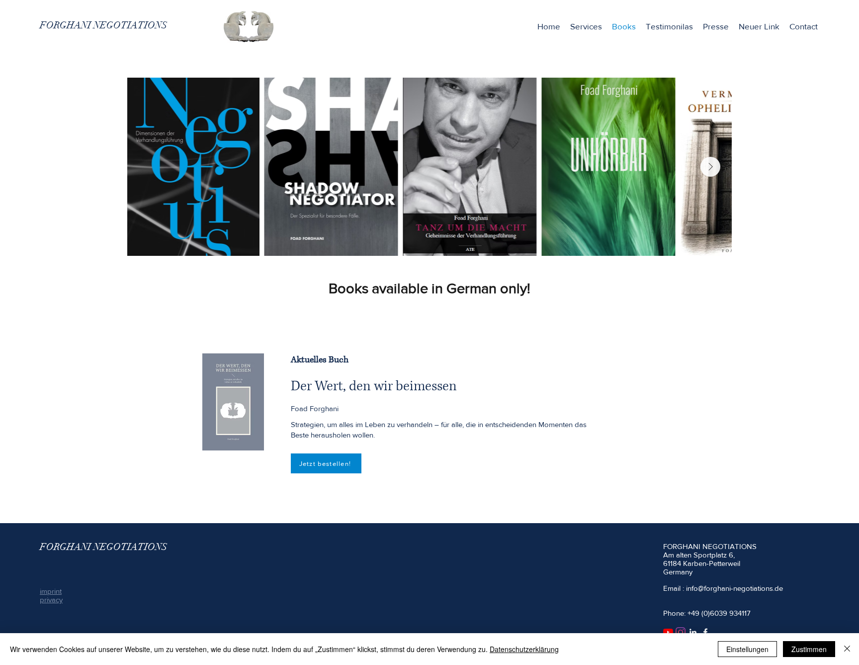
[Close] (847, 649)
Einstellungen (747, 649)
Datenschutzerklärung (524, 649)
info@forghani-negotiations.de (734, 588)
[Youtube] (668, 632)
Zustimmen (809, 649)
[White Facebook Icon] (705, 632)
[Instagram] (681, 632)
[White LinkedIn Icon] (693, 632)
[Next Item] (710, 167)
